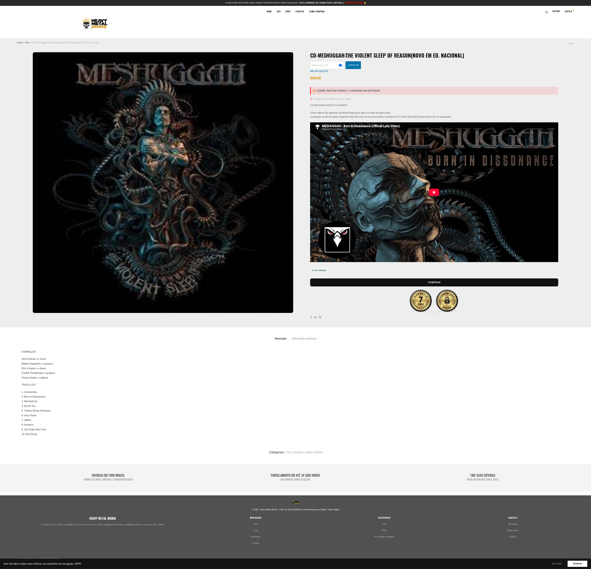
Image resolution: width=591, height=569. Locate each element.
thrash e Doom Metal (307, 452)
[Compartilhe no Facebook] (311, 317)
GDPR (77, 564)
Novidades (255, 537)
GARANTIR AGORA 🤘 (355, 3)
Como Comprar (317, 11)
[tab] (281, 338)
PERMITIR (577, 564)
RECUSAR (556, 564)
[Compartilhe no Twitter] (315, 317)
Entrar (556, 11)
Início (19, 42)
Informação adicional (304, 338)
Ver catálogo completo (384, 537)
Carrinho (513, 537)
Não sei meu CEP (319, 71)
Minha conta (512, 530)
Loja (256, 530)
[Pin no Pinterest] (320, 317)
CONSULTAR (353, 65)
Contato (300, 11)
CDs (279, 11)
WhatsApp (512, 524)
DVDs (288, 11)
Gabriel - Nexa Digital (329, 509)
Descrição (281, 338)
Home (269, 11)
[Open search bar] (546, 12)
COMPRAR (434, 282)
